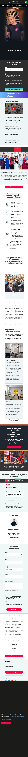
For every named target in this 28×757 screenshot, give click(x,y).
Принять (6, 722)
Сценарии (3, 5)
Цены (13, 5)
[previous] (1, 158)
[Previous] (6, 283)
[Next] (22, 283)
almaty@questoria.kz (9, 666)
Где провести (19, 5)
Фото (8, 5)
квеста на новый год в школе (15, 506)
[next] (26, 158)
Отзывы (25, 5)
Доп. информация (10, 581)
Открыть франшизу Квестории (14, 672)
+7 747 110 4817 (15, 534)
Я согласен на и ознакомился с (13, 75)
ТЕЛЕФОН (7, 67)
